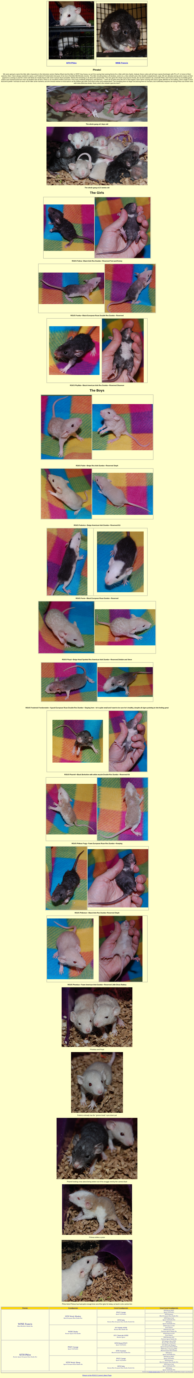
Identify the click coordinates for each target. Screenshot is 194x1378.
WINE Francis (121, 63)
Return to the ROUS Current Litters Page (97, 1375)
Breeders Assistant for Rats (154, 1371)
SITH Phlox (71, 63)
